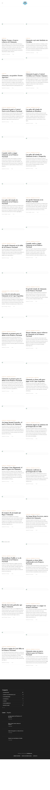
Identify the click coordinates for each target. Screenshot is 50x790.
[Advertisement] (25, 8)
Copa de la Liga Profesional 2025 (13, 694)
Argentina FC (4, 54)
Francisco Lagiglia (28, 212)
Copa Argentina (30, 377)
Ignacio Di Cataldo (4, 306)
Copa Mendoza (13, 698)
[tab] (3, 712)
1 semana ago (8, 54)
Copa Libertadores (13, 696)
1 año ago (7, 121)
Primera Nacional (11, 107)
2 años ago (9, 306)
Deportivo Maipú (13, 705)
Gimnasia (4, 38)
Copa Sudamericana (13, 703)
